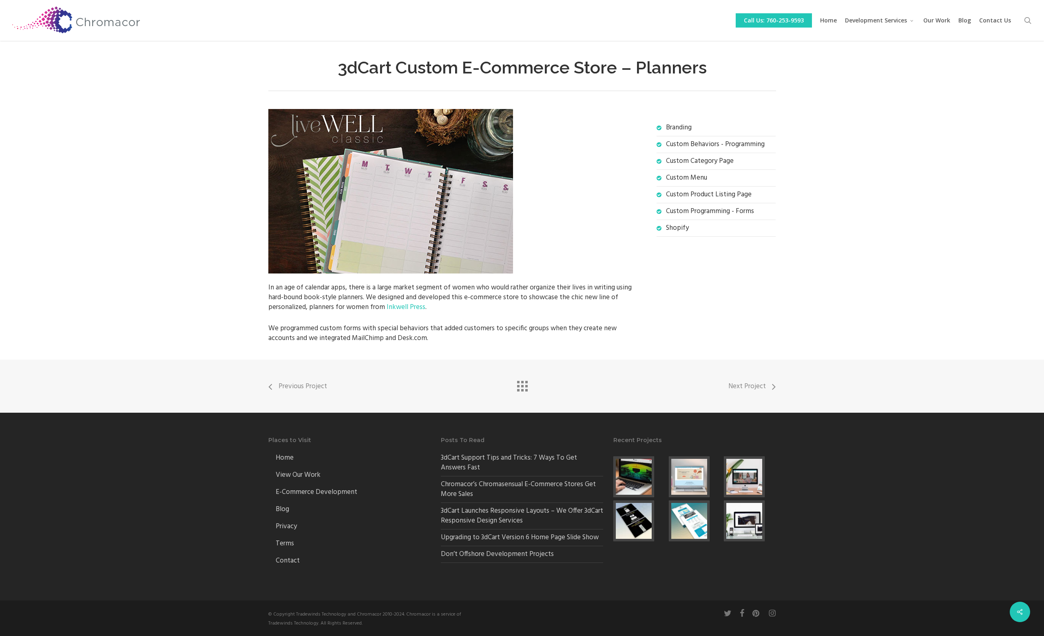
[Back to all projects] (522, 384)
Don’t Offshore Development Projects (497, 554)
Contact (288, 560)
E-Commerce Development (316, 492)
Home (285, 457)
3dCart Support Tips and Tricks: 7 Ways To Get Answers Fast (509, 462)
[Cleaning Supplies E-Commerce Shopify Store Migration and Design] (750, 476)
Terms (285, 543)
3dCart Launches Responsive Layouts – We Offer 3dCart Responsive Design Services (522, 515)
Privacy (286, 526)
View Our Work (298, 474)
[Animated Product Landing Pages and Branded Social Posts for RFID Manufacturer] (639, 520)
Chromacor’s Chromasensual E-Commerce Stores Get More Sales (518, 489)
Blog (282, 509)
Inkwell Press (406, 307)
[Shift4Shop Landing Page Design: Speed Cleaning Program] (695, 520)
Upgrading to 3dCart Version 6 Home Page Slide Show (520, 537)
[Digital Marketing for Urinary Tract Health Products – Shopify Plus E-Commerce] (695, 476)
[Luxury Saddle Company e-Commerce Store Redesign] (750, 520)
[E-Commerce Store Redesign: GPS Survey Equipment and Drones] (639, 476)
